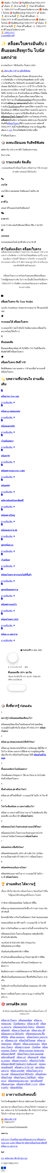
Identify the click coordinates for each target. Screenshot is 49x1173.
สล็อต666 (40, 1027)
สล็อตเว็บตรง (13, 123)
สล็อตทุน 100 (11, 1040)
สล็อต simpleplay (17, 1037)
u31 (10, 130)
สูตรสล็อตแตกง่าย (27, 1139)
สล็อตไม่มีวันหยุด (27, 1040)
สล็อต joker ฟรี (38, 1030)
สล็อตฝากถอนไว (20, 1060)
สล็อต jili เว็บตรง (9, 1020)
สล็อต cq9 (21, 1057)
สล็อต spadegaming (31, 1044)
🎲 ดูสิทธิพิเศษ (23, 71)
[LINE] (2, 1168)
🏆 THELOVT (8, 32)
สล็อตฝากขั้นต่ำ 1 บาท (26, 1084)
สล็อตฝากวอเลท (22, 1047)
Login (3, 35)
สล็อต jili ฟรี (33, 1023)
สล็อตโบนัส (6, 1077)
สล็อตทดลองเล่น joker (18, 1081)
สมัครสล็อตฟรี (8, 1057)
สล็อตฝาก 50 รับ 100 (24, 1067)
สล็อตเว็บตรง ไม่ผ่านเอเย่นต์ (30, 1054)
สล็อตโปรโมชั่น (36, 1060)
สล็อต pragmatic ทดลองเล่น (31, 1050)
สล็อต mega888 (17, 1071)
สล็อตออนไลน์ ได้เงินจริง (22, 1074)
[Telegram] (5, 1168)
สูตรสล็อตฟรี (36, 1081)
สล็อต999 (5, 1030)
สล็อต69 (17, 1044)
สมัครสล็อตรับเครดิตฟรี (36, 1143)
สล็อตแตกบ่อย (8, 1084)
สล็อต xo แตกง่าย (9, 1146)
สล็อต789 (19, 1143)
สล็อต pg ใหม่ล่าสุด (21, 1030)
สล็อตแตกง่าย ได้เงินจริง (12, 1034)
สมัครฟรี (10, 35)
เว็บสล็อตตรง (19, 1023)
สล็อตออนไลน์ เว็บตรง (23, 1027)
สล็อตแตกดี (32, 1057)
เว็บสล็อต (36, 1047)
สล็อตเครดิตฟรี (8, 1054)
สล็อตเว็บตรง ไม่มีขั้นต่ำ (25, 1077)
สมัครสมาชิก (11, 1158)
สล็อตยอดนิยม (25, 1020)
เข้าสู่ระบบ (22, 1158)
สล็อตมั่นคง (40, 1074)
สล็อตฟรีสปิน (16, 1087)
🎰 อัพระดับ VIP (8, 71)
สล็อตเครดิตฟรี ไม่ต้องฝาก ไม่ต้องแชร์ (19, 1064)
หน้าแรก (5, 1139)
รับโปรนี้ (18, 688)
